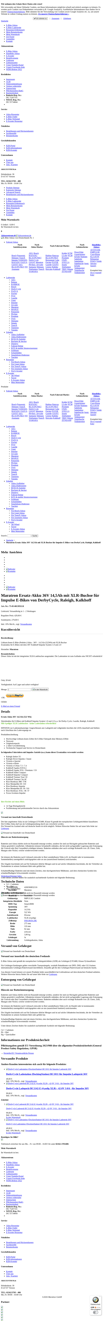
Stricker (93, 263)
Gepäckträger (79, 254)
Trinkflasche (79, 270)
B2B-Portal (10, 146)
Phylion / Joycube (36, 265)
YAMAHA (22, 260)
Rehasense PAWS (94, 260)
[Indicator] (10, 569)
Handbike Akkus (13, 53)
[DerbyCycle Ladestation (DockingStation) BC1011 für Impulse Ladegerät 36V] (38, 1069)
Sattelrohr (78, 259)
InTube (77, 257)
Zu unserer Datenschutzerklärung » (53, 14)
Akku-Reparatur (12, 114)
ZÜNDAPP (66, 271)
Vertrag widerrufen (13, 86)
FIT (26, 267)
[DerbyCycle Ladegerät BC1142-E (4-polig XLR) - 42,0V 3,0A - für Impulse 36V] (40, 1083)
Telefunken (33, 269)
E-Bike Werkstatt (13, 119)
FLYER (55, 262)
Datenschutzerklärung (16, 12)
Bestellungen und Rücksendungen (19, 131)
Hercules (49, 269)
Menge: (4, 689)
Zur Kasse (10, 37)
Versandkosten (26, 624)
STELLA (65, 262)
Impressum (10, 79)
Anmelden (10, 39)
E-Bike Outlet (11, 117)
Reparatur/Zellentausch (15, 30)
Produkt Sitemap (12, 188)
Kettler (64, 253)
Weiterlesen (5, 876)
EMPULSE (95, 252)
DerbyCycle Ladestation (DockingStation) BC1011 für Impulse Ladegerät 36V (47, 1074)
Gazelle (49, 265)
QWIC (64, 260)
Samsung (32, 267)
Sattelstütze (78, 261)
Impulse (15, 260)
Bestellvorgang (12, 58)
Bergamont (50, 260)
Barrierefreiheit (12, 93)
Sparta (64, 265)
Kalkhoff (56, 269)
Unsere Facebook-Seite (15, 67)
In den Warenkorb (13, 1117)
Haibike (55, 267)
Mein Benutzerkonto (14, 32)
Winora (70, 269)
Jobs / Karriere (12, 165)
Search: (4, 536)
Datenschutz (11, 88)
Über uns (9, 162)
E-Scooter (10, 56)
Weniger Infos (16, 876)
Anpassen (55, 18)
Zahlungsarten (12, 63)
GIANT (15, 265)
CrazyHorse (95, 254)
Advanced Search (13, 192)
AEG (20, 265)
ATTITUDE (95, 250)
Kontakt (9, 41)
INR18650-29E (30, 921)
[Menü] (99, 1296)
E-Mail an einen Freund (10, 706)
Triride (99, 261)
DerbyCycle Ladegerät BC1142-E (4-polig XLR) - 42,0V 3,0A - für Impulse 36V (47, 1088)
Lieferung (10, 60)
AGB (8, 82)
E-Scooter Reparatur (14, 121)
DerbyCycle (34, 260)
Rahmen (84, 257)
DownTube (78, 252)
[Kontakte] (10, 571)
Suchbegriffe (11, 133)
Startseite (4, 21)
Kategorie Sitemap (13, 190)
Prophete (65, 258)
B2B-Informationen (14, 148)
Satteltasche (79, 263)
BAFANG (16, 262)
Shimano (15, 258)
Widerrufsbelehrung (14, 84)
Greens (48, 267)
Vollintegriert (79, 273)
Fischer (48, 262)
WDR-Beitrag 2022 (14, 69)
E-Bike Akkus (12, 25)
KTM (70, 253)
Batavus (55, 255)
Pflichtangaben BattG (14, 91)
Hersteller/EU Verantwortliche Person (19, 1053)
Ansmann (15, 269)
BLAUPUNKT (18, 267)
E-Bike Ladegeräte (13, 27)
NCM (70, 255)
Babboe (49, 255)
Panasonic (21, 255)
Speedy (93, 266)
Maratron (39, 262)
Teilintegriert (79, 268)
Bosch (14, 255)
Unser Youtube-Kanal (14, 65)
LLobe (64, 255)
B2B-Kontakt (11, 150)
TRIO (64, 269)
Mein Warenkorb (13, 34)
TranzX (22, 258)
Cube (57, 260)
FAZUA (24, 262)
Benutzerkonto (12, 136)
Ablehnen (67, 18)
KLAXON (94, 257)
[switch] (95, 1312)
